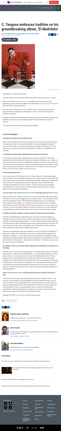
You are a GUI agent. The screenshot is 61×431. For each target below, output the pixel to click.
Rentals (37, 419)
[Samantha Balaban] (5, 345)
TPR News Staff (51, 404)
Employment (26, 408)
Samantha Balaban (34, 33)
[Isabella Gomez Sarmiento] (5, 316)
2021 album (23, 101)
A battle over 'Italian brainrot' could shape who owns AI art (18, 379)
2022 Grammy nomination (48, 103)
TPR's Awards (50, 411)
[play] (4, 8)
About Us (25, 400)
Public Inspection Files (39, 408)
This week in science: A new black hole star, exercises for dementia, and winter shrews (26, 361)
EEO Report (38, 404)
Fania (34, 209)
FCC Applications (39, 412)
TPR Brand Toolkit (27, 411)
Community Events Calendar (52, 415)
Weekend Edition (11, 300)
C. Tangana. (52, 98)
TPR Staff (49, 400)
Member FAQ (38, 415)
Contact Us (25, 404)
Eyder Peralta (25, 33)
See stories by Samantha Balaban (21, 350)
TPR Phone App (51, 408)
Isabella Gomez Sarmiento (14, 33)
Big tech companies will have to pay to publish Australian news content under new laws (26, 386)
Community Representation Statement (26, 419)
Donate (54, 2)
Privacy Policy (26, 415)
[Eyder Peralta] (5, 330)
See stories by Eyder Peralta (19, 336)
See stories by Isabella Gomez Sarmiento (24, 320)
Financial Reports (39, 400)
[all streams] (58, 8)
